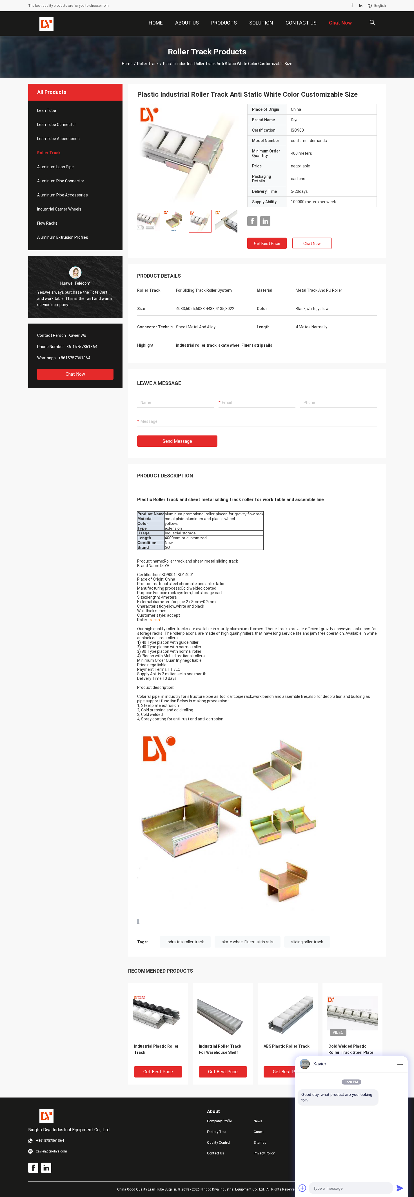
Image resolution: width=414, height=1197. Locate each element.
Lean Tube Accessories (58, 138)
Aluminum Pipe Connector (60, 181)
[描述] (372, 22)
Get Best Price (267, 243)
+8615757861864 (74, 358)
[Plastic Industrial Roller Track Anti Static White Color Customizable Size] (188, 154)
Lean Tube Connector (56, 124)
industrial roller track (185, 942)
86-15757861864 (81, 346)
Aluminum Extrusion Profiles (62, 237)
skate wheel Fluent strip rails (247, 942)
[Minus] (400, 1064)
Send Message (177, 441)
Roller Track (148, 63)
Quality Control (218, 1143)
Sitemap (260, 1143)
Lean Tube (46, 110)
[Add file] (302, 1188)
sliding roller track (307, 942)
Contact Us (215, 1153)
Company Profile (219, 1121)
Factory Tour (216, 1132)
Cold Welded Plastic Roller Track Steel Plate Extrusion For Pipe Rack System (350, 1053)
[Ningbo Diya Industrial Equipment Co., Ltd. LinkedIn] (361, 5)
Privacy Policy (264, 1153)
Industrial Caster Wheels (59, 209)
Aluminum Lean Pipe (55, 167)
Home (127, 63)
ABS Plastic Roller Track (287, 1046)
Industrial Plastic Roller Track (156, 1049)
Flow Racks (47, 223)
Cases (259, 1132)
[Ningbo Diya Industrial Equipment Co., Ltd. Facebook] (352, 5)
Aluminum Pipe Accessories (62, 195)
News (258, 1121)
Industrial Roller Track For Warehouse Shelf (220, 1049)
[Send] (399, 1188)
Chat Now (75, 374)
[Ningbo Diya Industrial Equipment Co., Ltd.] (46, 23)
